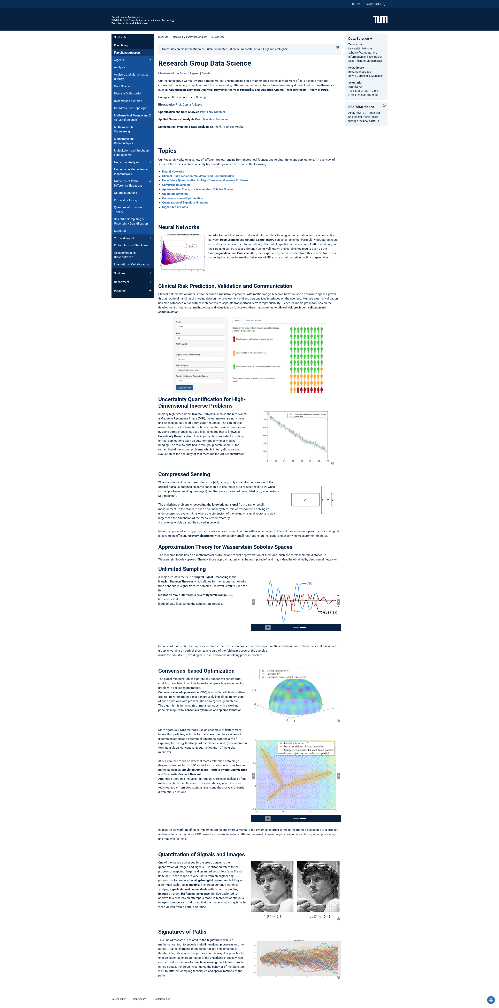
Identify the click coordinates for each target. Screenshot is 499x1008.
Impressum (139, 976)
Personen (120, 291)
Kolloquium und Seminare (131, 245)
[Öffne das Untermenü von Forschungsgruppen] (150, 52)
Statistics (120, 231)
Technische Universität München (129, 23)
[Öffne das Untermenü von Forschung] (150, 45)
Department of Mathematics (127, 17)
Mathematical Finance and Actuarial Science (131, 118)
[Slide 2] (303, 615)
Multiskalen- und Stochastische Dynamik (132, 153)
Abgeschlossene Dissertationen (125, 255)
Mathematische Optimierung (124, 129)
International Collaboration (131, 264)
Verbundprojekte (124, 238)
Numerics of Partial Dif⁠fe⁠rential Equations (128, 183)
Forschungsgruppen (127, 52)
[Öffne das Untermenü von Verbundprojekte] (150, 238)
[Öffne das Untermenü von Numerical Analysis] (150, 162)
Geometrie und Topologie (130, 108)
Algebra (119, 60)
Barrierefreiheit (162, 976)
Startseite (120, 37)
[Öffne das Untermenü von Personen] (150, 290)
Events (206, 73)
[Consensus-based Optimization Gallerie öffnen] (295, 681)
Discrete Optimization (128, 93)
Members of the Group (172, 73)
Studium (119, 273)
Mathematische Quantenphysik (124, 141)
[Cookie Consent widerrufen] (491, 1000)
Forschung (121, 45)
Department (121, 282)
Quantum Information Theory (128, 210)
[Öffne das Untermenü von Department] (150, 281)
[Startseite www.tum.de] (380, 19)
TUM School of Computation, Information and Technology (142, 20)
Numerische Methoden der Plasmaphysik (131, 172)
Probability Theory (126, 200)
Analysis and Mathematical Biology (131, 77)
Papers (194, 73)
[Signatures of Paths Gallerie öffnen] (295, 937)
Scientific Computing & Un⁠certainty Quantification (131, 221)
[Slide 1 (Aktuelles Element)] (296, 615)
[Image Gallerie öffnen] (296, 436)
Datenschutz (118, 976)
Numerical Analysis (126, 162)
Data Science (358, 38)
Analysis (119, 67)
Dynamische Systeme (128, 101)
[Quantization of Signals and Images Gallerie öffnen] (295, 869)
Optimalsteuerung (125, 193)
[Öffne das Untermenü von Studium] (150, 273)
